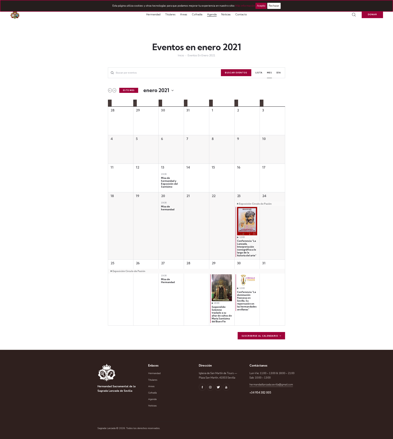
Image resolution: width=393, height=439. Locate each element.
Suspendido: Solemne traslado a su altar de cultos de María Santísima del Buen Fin (222, 314)
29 (214, 263)
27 (163, 263)
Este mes (128, 90)
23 (239, 196)
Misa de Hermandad (168, 281)
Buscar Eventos (236, 72)
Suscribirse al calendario (260, 336)
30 (239, 263)
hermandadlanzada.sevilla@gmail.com (271, 384)
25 (112, 263)
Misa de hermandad (167, 208)
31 (263, 263)
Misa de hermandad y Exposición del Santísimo (169, 182)
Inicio (181, 55)
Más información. (245, 6)
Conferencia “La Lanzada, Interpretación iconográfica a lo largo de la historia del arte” (247, 248)
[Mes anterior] (110, 90)
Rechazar (274, 6)
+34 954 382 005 (260, 392)
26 (138, 263)
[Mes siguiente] (114, 90)
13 (162, 167)
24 (264, 196)
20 (163, 196)
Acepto (261, 6)
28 (188, 263)
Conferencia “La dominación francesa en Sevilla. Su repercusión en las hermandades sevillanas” (247, 301)
